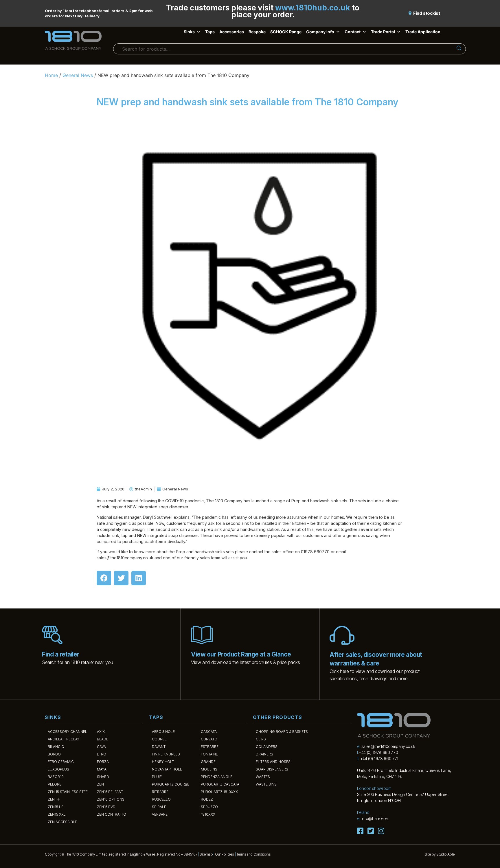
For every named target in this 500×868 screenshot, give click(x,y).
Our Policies (224, 854)
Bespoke (257, 31)
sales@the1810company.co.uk (388, 746)
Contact (353, 31)
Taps (210, 31)
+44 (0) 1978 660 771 (379, 758)
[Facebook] (104, 578)
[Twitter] (121, 578)
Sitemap (206, 854)
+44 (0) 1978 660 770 (378, 752)
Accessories (231, 31)
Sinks (189, 31)
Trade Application (422, 31)
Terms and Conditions (253, 854)
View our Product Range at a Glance (241, 654)
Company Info (320, 31)
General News (77, 75)
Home (51, 75)
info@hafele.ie (374, 818)
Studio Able (445, 854)
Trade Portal (383, 31)
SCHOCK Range (286, 31)
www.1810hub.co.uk (312, 7)
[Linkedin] (138, 578)
